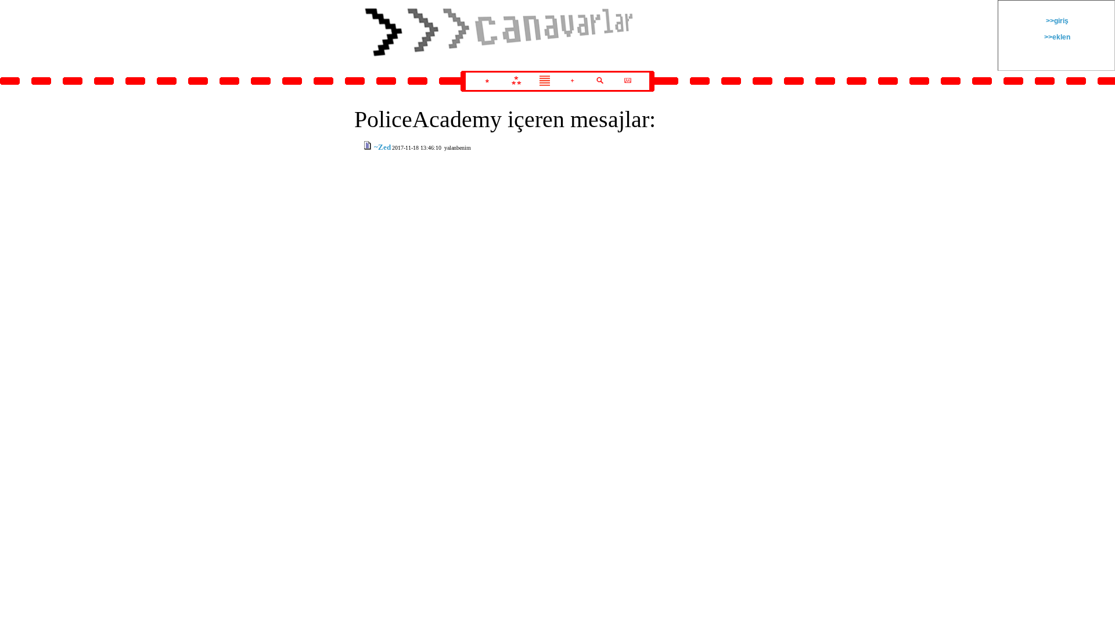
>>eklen (1056, 37)
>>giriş (1056, 21)
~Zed (382, 147)
